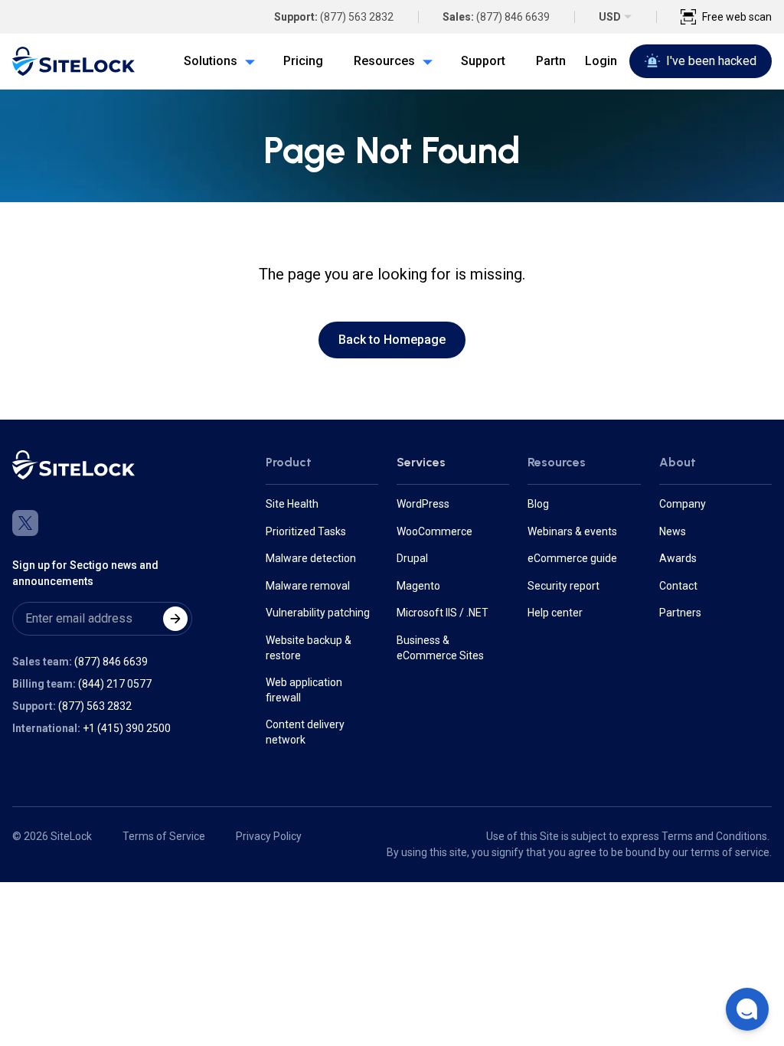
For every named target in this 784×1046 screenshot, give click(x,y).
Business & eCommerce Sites (440, 648)
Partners (680, 612)
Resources (557, 462)
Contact (678, 586)
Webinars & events (572, 531)
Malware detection (311, 558)
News (672, 531)
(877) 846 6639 (513, 17)
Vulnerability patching (318, 612)
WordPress (423, 504)
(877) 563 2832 (357, 17)
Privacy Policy (269, 836)
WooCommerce (434, 531)
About (677, 462)
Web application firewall (304, 690)
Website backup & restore (308, 648)
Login (601, 61)
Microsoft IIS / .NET (442, 612)
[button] (747, 1009)
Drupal (412, 558)
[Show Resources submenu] (424, 61)
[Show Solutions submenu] (246, 61)
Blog (538, 504)
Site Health (292, 504)
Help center (555, 612)
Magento (418, 586)
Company (682, 504)
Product (289, 462)
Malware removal (308, 586)
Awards (678, 558)
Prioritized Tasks (306, 531)
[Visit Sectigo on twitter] (25, 523)
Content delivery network (305, 732)
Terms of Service (163, 836)
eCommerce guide (572, 558)
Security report (563, 586)
